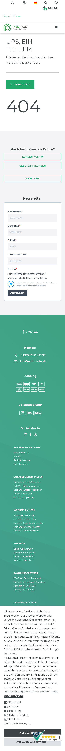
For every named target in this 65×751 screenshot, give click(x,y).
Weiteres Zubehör (23, 560)
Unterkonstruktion (23, 548)
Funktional (15, 719)
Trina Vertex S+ (21, 452)
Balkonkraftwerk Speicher (27, 482)
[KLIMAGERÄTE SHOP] (35, 435)
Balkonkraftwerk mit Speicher (29, 582)
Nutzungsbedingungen (32, 285)
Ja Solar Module (22, 460)
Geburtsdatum (17, 254)
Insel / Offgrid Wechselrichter (29, 523)
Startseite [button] (22, 84)
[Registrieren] (24, 2)
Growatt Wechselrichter (26, 530)
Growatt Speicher (23, 493)
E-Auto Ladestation (24, 556)
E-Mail (11, 240)
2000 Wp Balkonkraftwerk (27, 578)
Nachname (14, 211)
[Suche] (46, 3)
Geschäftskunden (32, 165)
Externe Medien (19, 715)
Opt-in (12, 269)
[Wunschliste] (56, 2)
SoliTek (17, 456)
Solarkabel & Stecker (24, 552)
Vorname (13, 226)
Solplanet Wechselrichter (27, 527)
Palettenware (21, 464)
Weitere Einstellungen (17, 723)
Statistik (14, 706)
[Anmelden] (13, 2)
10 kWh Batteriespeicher (26, 486)
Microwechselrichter (24, 515)
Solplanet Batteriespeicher (28, 490)
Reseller (32, 178)
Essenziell (15, 702)
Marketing (15, 710)
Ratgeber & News (12, 16)
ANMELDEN (17, 292)
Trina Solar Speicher (24, 497)
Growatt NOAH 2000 (25, 586)
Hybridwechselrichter (25, 519)
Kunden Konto (32, 156)
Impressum (50, 683)
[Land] (35, 3)
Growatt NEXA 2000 (24, 589)
